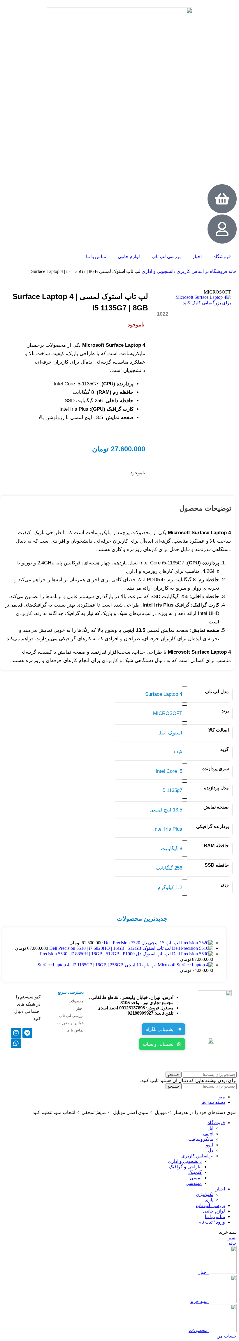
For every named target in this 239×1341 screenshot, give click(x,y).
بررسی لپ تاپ (166, 256)
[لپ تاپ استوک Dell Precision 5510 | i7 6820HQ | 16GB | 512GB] (192, 948)
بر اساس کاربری (192, 271)
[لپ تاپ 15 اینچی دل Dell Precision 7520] (196, 942)
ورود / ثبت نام (211, 1222)
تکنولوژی (204, 1194)
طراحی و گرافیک (185, 1166)
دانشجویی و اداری (157, 271)
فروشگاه (222, 256)
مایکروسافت (200, 1139)
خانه (232, 271)
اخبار (197, 256)
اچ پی (208, 1133)
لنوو (209, 1144)
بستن (231, 1237)
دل (210, 1150)
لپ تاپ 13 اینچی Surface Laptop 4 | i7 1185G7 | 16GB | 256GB (97, 964)
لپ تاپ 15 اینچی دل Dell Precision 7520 (141, 942)
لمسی (196, 1177)
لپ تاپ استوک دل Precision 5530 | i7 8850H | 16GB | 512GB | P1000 (105, 953)
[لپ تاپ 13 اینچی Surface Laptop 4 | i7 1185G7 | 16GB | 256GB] (185, 964)
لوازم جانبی (129, 256)
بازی (209, 1199)
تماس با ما (96, 256)
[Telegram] (27, 1033)
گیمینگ (195, 1172)
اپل (210, 1128)
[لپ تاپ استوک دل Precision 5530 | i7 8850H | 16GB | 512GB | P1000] (192, 953)
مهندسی (194, 1183)
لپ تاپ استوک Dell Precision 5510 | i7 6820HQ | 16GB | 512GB (109, 948)
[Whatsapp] (16, 1043)
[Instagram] (16, 1033)
